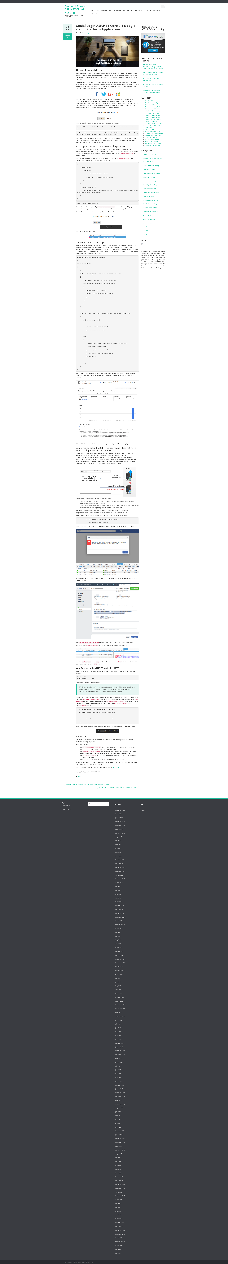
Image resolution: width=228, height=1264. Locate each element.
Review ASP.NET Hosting (152, 113)
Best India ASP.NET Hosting (153, 143)
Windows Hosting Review (152, 121)
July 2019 (118, 1024)
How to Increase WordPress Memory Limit (151, 79)
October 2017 (119, 1100)
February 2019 (119, 1043)
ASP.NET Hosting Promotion (135, 10)
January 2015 (119, 1226)
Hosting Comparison (149, 219)
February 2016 (119, 1177)
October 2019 (119, 1012)
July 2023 (118, 841)
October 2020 (119, 967)
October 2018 (119, 1058)
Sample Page (67, 809)
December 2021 (120, 913)
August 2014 (119, 1245)
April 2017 (118, 1123)
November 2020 (120, 963)
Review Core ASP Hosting (152, 145)
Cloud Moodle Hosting (149, 188)
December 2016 (120, 1138)
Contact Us (94, 13)
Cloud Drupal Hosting (149, 169)
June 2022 (118, 890)
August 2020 (119, 974)
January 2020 (119, 1001)
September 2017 (120, 1104)
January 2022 (119, 909)
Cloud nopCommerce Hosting (151, 192)
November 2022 (120, 871)
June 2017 (118, 1115)
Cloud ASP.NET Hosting (149, 154)
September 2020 (120, 970)
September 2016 (120, 1150)
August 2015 (119, 1199)
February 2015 (119, 1222)
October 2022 (119, 875)
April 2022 (118, 898)
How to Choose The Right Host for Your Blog (153, 85)
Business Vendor (150, 129)
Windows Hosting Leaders (152, 117)
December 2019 (120, 1005)
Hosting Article (147, 215)
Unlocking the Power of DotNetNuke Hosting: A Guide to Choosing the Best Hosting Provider (153, 67)
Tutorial (80, 776)
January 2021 (119, 955)
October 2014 (119, 1238)
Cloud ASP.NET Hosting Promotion (153, 158)
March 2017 (118, 1127)
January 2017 (119, 1135)
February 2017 (119, 1131)
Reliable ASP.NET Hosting (152, 131)
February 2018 (119, 1085)
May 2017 (118, 1119)
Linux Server (146, 227)
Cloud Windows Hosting (149, 208)
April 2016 (118, 1169)
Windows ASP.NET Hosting (152, 119)
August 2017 (119, 1108)
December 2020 (120, 959)
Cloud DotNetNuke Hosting (151, 166)
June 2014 (118, 1253)
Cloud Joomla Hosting (149, 177)
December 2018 (120, 1051)
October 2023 (119, 829)
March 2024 (118, 814)
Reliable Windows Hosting (152, 111)
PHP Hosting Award (119, 10)
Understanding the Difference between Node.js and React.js (151, 91)
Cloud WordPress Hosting (150, 211)
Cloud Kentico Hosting (149, 181)
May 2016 (118, 1165)
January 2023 (119, 863)
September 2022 (120, 879)
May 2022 (118, 894)
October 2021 (119, 921)
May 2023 (118, 848)
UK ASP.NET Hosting (151, 137)
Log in (143, 810)
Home (92, 10)
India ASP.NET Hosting (151, 141)
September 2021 (120, 925)
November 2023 (120, 825)
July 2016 (118, 1158)
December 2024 (120, 810)
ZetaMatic (90, 1262)
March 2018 (118, 1081)
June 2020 (118, 982)
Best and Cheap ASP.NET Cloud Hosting (75, 9)
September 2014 (120, 1241)
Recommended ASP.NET (152, 109)
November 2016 (120, 1142)
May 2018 (118, 1073)
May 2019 (118, 1031)
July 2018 (118, 1066)
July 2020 (118, 978)
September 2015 (120, 1196)
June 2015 (118, 1207)
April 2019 (118, 1035)
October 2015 (119, 1192)
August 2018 (119, 1062)
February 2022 (119, 905)
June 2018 (118, 1070)
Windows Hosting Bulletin (152, 115)
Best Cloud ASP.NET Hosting (153, 125)
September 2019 (120, 1016)
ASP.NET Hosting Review (154, 10)
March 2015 (118, 1219)
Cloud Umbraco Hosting (150, 204)
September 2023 (120, 833)
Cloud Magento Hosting (149, 185)
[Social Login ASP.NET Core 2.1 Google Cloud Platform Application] (107, 51)
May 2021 (118, 940)
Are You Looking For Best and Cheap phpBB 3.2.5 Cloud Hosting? (117, 787)
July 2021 (118, 932)
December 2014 (120, 1230)
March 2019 (118, 1039)
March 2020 (118, 993)
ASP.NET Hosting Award (104, 10)
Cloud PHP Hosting (148, 196)
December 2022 (120, 867)
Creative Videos (149, 127)
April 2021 (118, 944)
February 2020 (119, 997)
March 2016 (118, 1173)
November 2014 (120, 1234)
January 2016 (119, 1180)
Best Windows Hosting (151, 103)
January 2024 (119, 818)
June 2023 (118, 844)
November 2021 (120, 917)
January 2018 (119, 1089)
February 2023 (119, 860)
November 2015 (120, 1188)
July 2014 (118, 1249)
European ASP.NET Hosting (153, 135)
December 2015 (120, 1184)
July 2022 (118, 886)
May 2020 (118, 986)
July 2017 (118, 1112)
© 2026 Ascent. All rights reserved (72, 1262)
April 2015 (118, 1215)
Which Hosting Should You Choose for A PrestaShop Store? (153, 73)
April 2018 (118, 1077)
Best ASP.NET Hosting (151, 101)
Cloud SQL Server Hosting (150, 200)
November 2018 (120, 1054)
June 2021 (118, 936)
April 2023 (118, 852)
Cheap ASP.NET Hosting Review (154, 133)
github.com (116, 767)
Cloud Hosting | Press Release (151, 173)
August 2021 (119, 928)
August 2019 (119, 1020)
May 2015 (118, 1211)
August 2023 (119, 837)
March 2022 (118, 902)
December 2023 (120, 821)
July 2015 (118, 1203)
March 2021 (118, 947)
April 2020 (118, 989)
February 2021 (119, 951)
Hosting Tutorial (147, 223)
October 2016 (119, 1146)
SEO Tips (145, 230)
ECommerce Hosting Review (153, 107)
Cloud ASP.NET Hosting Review (152, 162)
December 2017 (120, 1093)
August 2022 (119, 882)
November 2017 (120, 1096)
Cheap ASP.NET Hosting (152, 105)
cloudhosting (85, 33)
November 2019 (120, 1009)
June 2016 (118, 1161)
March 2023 (118, 856)
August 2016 (119, 1154)
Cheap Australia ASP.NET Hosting (154, 123)
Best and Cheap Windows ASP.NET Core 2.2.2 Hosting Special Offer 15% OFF (88, 784)
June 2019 (118, 1028)
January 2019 (119, 1047)
